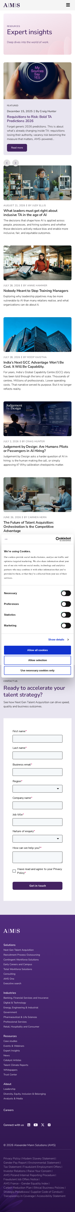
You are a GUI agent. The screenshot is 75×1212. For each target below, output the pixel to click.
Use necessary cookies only (37, 670)
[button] (6, 163)
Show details (56, 639)
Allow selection (37, 660)
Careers (8, 1110)
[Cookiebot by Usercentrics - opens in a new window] (55, 539)
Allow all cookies (37, 650)
